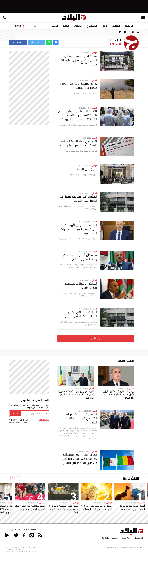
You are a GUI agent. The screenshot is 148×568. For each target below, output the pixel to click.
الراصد (66, 26)
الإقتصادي (92, 26)
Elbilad (74, 18)
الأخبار (105, 26)
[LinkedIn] (116, 44)
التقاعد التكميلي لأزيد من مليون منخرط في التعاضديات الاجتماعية (79, 229)
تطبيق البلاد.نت (109, 538)
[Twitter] (113, 44)
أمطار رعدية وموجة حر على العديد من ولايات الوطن (131, 507)
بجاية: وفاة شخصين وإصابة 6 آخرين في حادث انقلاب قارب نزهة (64, 509)
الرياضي (78, 26)
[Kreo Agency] (140, 547)
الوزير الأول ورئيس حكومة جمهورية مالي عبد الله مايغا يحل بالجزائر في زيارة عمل (76, 394)
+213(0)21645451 (14, 547)
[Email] (120, 44)
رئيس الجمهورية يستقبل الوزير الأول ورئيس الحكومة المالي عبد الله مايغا (118, 394)
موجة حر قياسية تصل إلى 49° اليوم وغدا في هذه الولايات (96, 507)
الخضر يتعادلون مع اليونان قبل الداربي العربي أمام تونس (30, 507)
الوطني (116, 26)
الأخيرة (94, 138)
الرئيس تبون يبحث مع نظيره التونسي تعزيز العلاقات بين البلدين (79, 418)
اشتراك (15, 413)
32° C (18, 26)
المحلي (94, 108)
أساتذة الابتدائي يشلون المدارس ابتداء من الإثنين (81, 314)
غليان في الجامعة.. (85, 169)
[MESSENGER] (56, 42)
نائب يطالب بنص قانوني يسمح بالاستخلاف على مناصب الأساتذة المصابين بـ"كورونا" (77, 115)
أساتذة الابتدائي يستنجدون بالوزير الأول (79, 285)
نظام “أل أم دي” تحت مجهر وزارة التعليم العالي (80, 257)
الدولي (54, 26)
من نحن (126, 538)
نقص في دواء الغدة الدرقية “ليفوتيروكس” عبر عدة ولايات (78, 143)
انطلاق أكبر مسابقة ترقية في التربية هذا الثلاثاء (78, 198)
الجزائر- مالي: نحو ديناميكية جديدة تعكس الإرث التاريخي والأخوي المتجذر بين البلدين (79, 458)
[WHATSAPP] (49, 42)
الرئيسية (129, 26)
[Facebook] (110, 44)
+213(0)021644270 (31, 547)
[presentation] (18, 478)
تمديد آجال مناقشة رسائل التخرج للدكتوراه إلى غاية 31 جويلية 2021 (79, 60)
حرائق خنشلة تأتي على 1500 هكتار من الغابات (78, 85)
